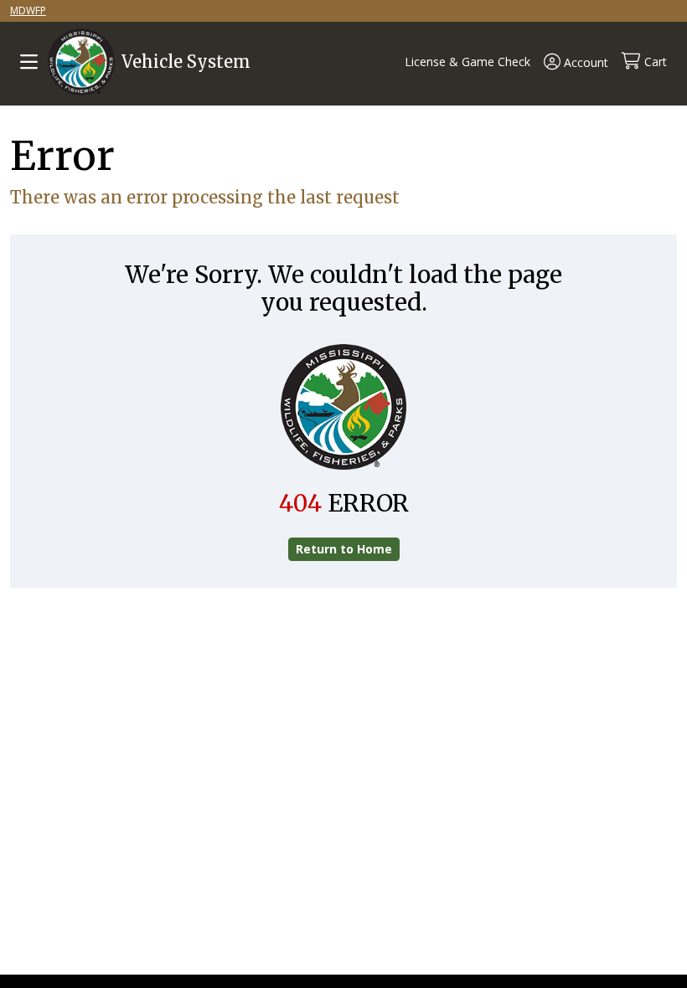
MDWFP (28, 10)
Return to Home (344, 549)
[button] (454, 62)
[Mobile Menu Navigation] (29, 62)
